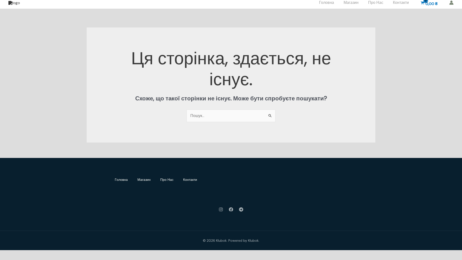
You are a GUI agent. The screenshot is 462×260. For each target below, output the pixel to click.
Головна (121, 179)
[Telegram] (241, 209)
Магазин (144, 179)
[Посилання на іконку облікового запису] (451, 2)
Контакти (190, 179)
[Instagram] (221, 209)
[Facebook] (231, 209)
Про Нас (166, 179)
